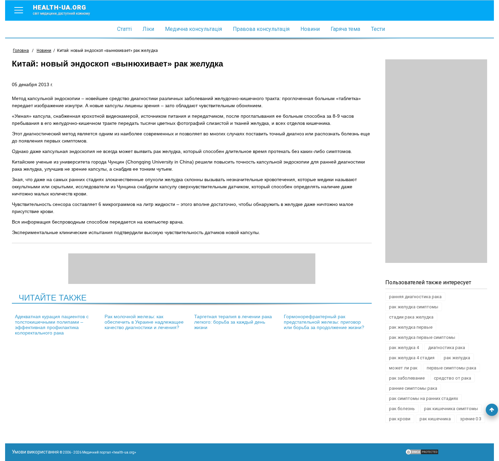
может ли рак (403, 367)
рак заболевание (407, 378)
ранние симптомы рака (413, 388)
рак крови (399, 418)
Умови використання (35, 452)
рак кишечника (435, 418)
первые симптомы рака (451, 367)
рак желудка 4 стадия (412, 357)
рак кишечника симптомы (451, 408)
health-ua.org (61, 9)
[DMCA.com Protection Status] (422, 453)
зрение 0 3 (470, 418)
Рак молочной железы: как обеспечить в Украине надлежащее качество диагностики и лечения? (144, 322)
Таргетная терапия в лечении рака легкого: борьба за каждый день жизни (233, 322)
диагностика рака (446, 347)
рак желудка (457, 357)
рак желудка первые (410, 327)
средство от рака (452, 378)
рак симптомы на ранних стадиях (423, 398)
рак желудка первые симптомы (422, 337)
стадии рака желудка (411, 317)
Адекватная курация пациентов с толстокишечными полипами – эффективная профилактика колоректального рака (52, 324)
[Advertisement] (436, 161)
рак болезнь (402, 408)
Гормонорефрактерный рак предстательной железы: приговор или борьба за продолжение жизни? (324, 322)
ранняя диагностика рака (415, 296)
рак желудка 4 (404, 347)
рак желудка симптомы (413, 306)
